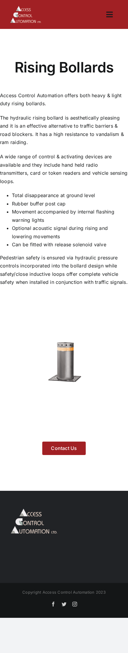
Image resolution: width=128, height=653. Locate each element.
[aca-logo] (26, 8)
